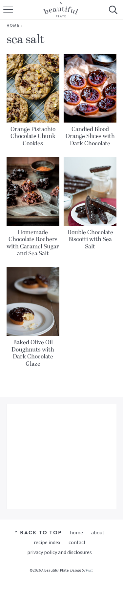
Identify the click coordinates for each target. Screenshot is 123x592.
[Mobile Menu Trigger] (9, 15)
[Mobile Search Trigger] (112, 15)
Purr (89, 570)
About (97, 532)
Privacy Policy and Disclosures (59, 552)
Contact (77, 542)
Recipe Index (47, 542)
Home (13, 25)
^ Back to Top (38, 533)
